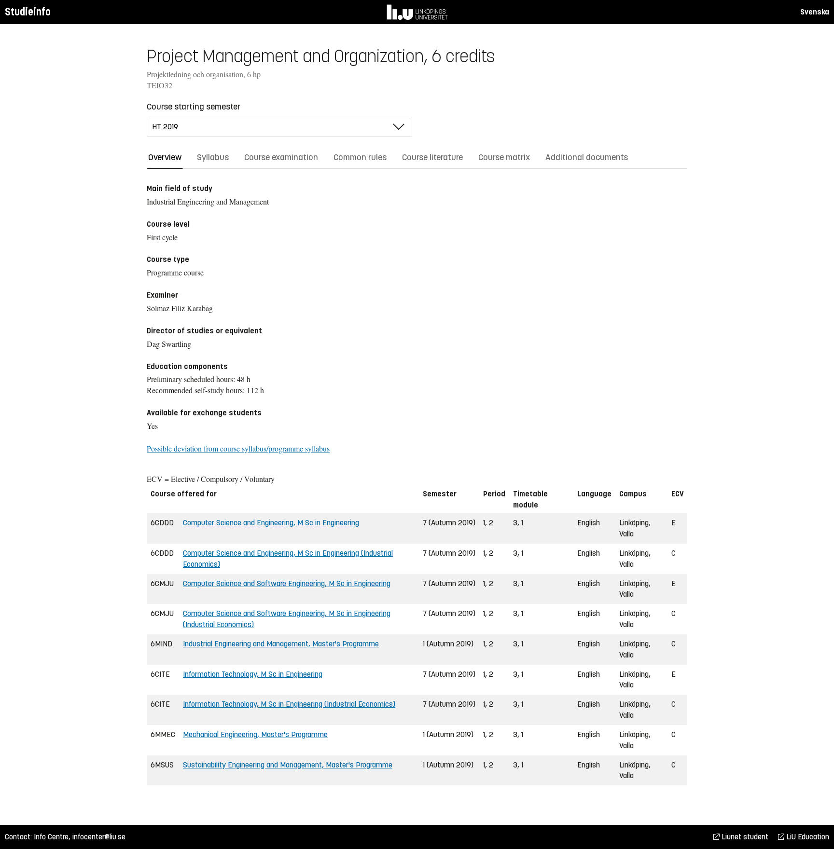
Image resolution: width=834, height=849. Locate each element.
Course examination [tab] (281, 157)
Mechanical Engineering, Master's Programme (255, 734)
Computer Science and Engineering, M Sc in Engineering (271, 522)
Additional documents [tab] (586, 157)
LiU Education (806, 836)
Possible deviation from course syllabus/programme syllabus (238, 448)
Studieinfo (28, 11)
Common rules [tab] (360, 157)
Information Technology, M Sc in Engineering (252, 674)
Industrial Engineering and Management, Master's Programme (281, 643)
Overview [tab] (164, 157)
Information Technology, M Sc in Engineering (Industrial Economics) (289, 704)
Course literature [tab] (432, 157)
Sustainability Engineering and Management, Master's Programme (287, 764)
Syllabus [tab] (213, 157)
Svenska (814, 11)
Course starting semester (193, 106)
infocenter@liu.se (98, 836)
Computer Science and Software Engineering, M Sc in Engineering (286, 583)
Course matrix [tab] (504, 157)
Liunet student (744, 836)
